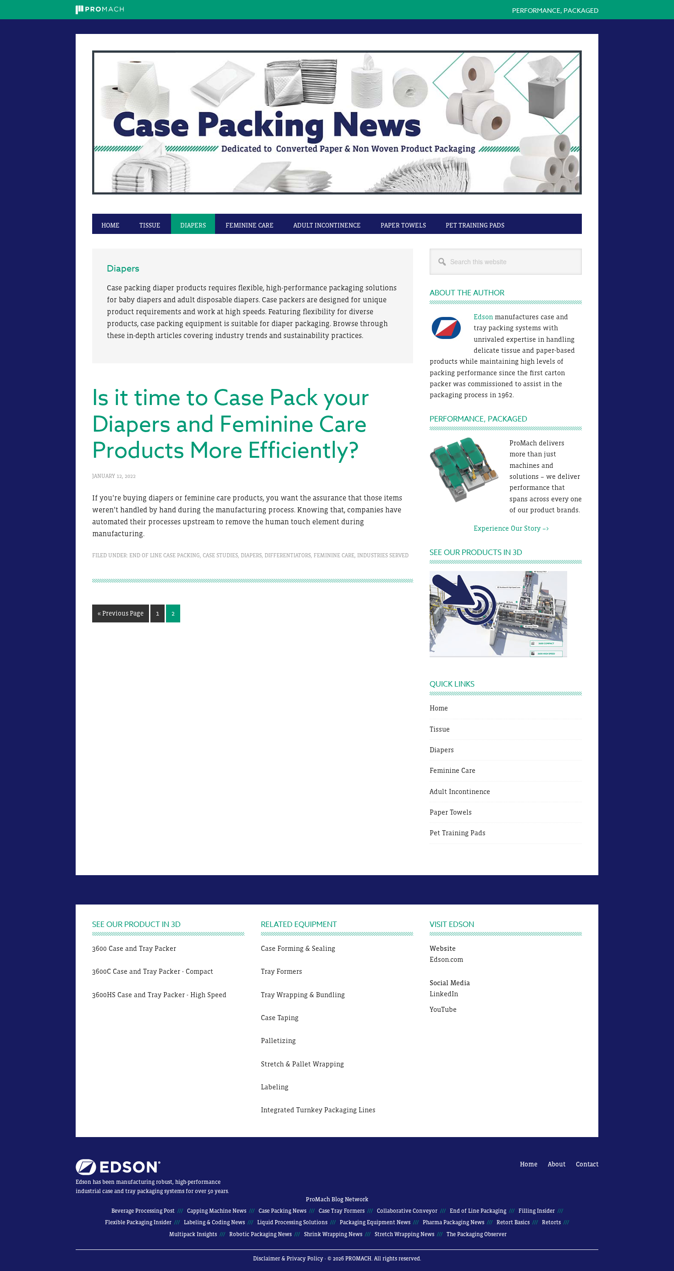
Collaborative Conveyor (407, 1211)
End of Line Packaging (478, 1211)
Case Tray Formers (342, 1211)
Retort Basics (513, 1222)
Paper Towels (451, 812)
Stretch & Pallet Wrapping (302, 1064)
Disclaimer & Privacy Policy (288, 1258)
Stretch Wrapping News (404, 1234)
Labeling (274, 1087)
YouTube (443, 1009)
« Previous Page (121, 615)
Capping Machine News (216, 1211)
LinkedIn (444, 994)
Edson (483, 317)
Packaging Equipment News (375, 1222)
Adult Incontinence (460, 791)
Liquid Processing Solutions (292, 1222)
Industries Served (383, 555)
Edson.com (446, 959)
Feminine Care (334, 555)
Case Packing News (337, 128)
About (556, 1164)
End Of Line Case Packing (164, 555)
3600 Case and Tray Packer (134, 948)
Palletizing (278, 1040)
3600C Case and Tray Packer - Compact (152, 971)
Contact (587, 1164)
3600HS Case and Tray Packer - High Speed (159, 995)
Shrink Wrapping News (333, 1234)
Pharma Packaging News (453, 1222)
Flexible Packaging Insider (138, 1222)
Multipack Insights (193, 1234)
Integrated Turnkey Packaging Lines (318, 1110)
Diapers (251, 555)
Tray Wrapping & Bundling (303, 995)
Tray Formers (281, 971)
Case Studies (220, 555)
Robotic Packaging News (260, 1234)
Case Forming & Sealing (298, 948)
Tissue (440, 729)
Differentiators (288, 555)
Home (439, 708)
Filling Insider (537, 1211)
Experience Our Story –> (489, 528)
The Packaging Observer (477, 1234)
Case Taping (279, 1017)
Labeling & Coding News (214, 1222)
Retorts (551, 1222)
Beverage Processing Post (143, 1211)
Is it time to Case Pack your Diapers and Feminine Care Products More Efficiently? (230, 424)
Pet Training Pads (458, 833)
